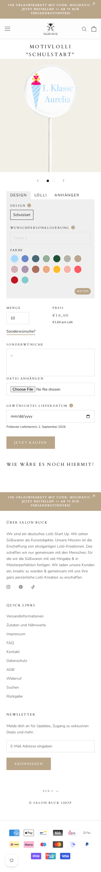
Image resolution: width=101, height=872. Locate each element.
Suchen (12, 687)
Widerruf (14, 678)
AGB (10, 669)
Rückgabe (14, 696)
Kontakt (13, 651)
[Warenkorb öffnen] (94, 29)
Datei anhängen (25, 379)
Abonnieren (28, 764)
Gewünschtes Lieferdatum (37, 406)
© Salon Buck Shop (50, 803)
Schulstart (21, 214)
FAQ (10, 642)
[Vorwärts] (63, 180)
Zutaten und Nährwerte (26, 625)
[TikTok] (33, 587)
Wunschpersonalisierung (40, 228)
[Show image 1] (48, 181)
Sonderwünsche (25, 345)
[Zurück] (38, 180)
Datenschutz (16, 660)
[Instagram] (8, 587)
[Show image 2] (53, 181)
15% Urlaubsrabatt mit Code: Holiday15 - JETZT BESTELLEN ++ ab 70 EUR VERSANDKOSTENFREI (50, 9)
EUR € (48, 791)
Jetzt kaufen (30, 442)
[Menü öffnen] (7, 29)
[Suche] (84, 28)
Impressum (15, 634)
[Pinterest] (21, 587)
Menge (13, 308)
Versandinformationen (25, 616)
